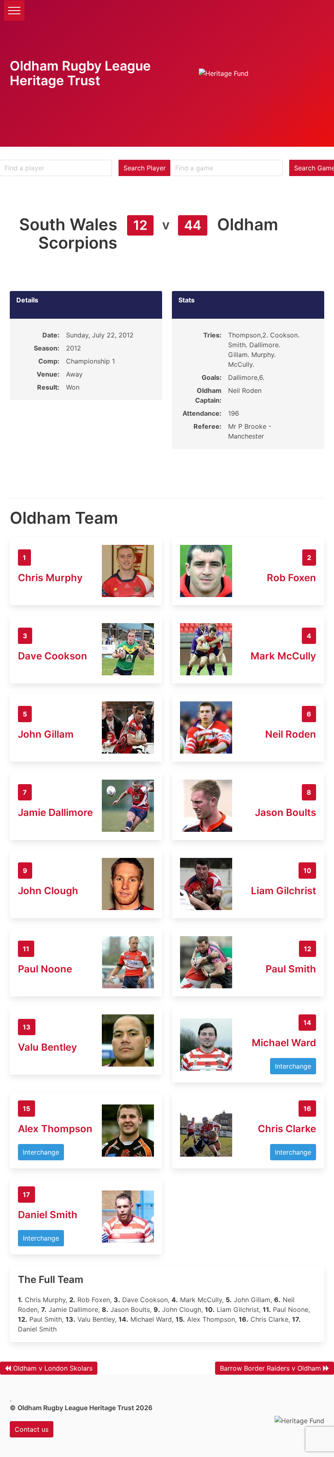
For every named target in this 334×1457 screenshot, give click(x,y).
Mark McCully (283, 656)
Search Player (144, 168)
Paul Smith (291, 969)
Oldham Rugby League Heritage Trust (80, 73)
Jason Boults (285, 812)
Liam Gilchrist (283, 891)
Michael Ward (284, 1043)
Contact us (31, 1429)
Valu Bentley (47, 1047)
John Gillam (46, 734)
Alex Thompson (55, 1129)
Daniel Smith (47, 1215)
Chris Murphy (50, 578)
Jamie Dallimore (55, 812)
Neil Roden (290, 734)
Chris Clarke (287, 1129)
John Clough (48, 891)
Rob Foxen (291, 578)
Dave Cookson (52, 656)
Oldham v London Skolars (52, 1368)
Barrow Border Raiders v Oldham (270, 1368)
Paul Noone (45, 969)
